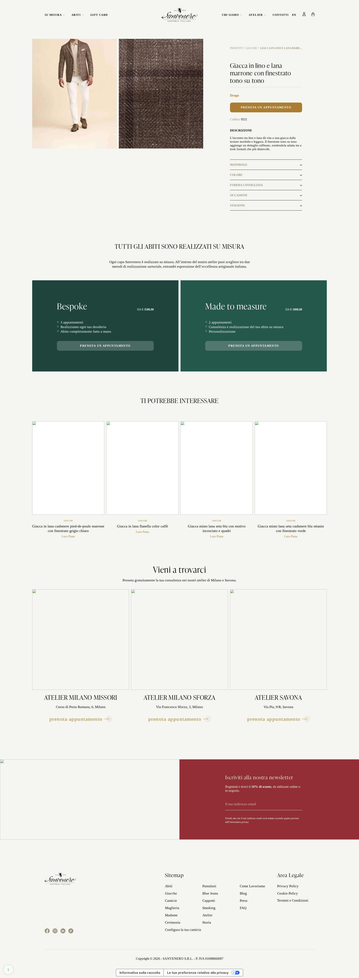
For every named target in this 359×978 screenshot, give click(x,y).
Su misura (53, 14)
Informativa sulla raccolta (139, 973)
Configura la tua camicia (183, 930)
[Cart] (313, 14)
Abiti (76, 14)
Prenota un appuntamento (266, 107)
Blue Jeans (210, 893)
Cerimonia (172, 922)
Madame (171, 915)
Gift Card (99, 14)
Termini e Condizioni (292, 900)
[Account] (304, 14)
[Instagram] (55, 930)
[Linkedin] (62, 930)
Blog (243, 893)
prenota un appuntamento (105, 345)
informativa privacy (239, 822)
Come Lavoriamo (252, 886)
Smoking (208, 908)
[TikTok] (70, 930)
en (294, 14)
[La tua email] (257, 804)
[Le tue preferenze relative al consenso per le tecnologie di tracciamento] (8, 970)
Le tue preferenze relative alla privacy (198, 973)
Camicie (171, 901)
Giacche (251, 48)
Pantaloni (209, 886)
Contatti (281, 14)
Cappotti (208, 901)
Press (243, 901)
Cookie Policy (287, 893)
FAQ (243, 908)
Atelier (256, 14)
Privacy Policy (288, 886)
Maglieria (172, 908)
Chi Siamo (230, 14)
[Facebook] (47, 930)
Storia (206, 922)
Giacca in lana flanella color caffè (142, 526)
